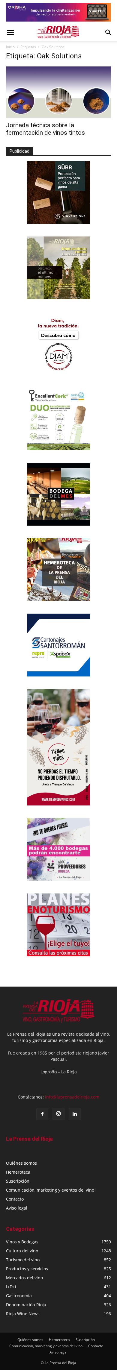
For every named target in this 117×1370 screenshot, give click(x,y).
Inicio (10, 46)
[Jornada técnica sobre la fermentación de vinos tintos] (58, 92)
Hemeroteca (18, 1172)
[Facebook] (42, 1114)
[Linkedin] (75, 1114)
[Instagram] (58, 1114)
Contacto (15, 1199)
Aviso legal (16, 1208)
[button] (10, 33)
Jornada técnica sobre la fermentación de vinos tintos (45, 129)
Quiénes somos (21, 1163)
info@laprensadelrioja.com (72, 1097)
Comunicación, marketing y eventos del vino (50, 1190)
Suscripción (17, 1181)
